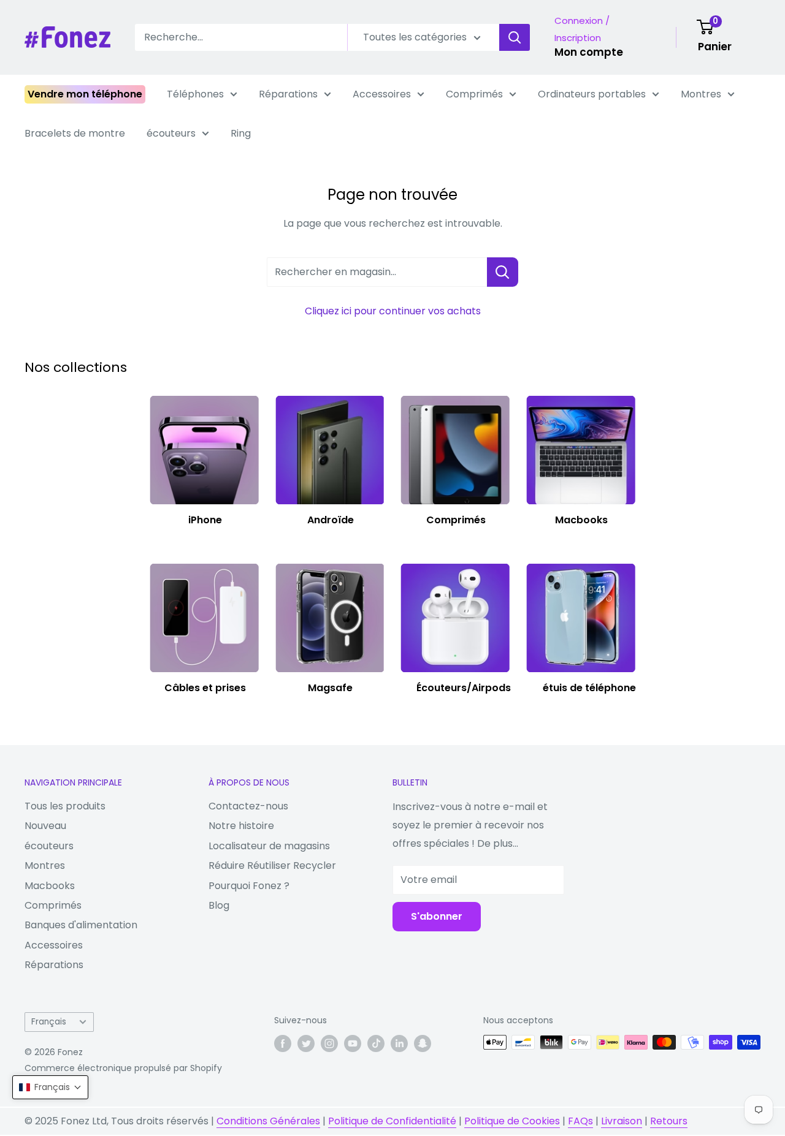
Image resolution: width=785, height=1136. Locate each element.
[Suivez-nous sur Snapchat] (422, 1043)
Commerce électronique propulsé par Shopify (123, 1068)
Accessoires (382, 94)
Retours (668, 1121)
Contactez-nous (248, 806)
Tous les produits (65, 806)
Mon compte (588, 52)
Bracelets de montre (75, 133)
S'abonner (436, 916)
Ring (241, 133)
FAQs (580, 1121)
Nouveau (45, 826)
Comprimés (474, 94)
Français (48, 1022)
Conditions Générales (268, 1121)
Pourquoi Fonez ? (249, 886)
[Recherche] (514, 37)
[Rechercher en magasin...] (502, 272)
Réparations (288, 94)
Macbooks (50, 886)
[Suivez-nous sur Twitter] (306, 1043)
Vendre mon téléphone (85, 94)
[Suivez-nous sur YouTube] (352, 1043)
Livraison (621, 1121)
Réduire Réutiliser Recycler (272, 865)
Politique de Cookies (512, 1121)
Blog (219, 905)
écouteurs (171, 133)
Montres (701, 94)
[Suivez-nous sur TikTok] (376, 1043)
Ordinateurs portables (592, 94)
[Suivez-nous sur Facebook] (282, 1043)
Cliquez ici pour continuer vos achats (393, 311)
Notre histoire (241, 826)
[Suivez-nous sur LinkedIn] (399, 1043)
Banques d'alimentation (81, 925)
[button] (50, 1087)
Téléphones (195, 94)
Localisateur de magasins (269, 846)
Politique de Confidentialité (392, 1121)
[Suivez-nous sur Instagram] (329, 1043)
